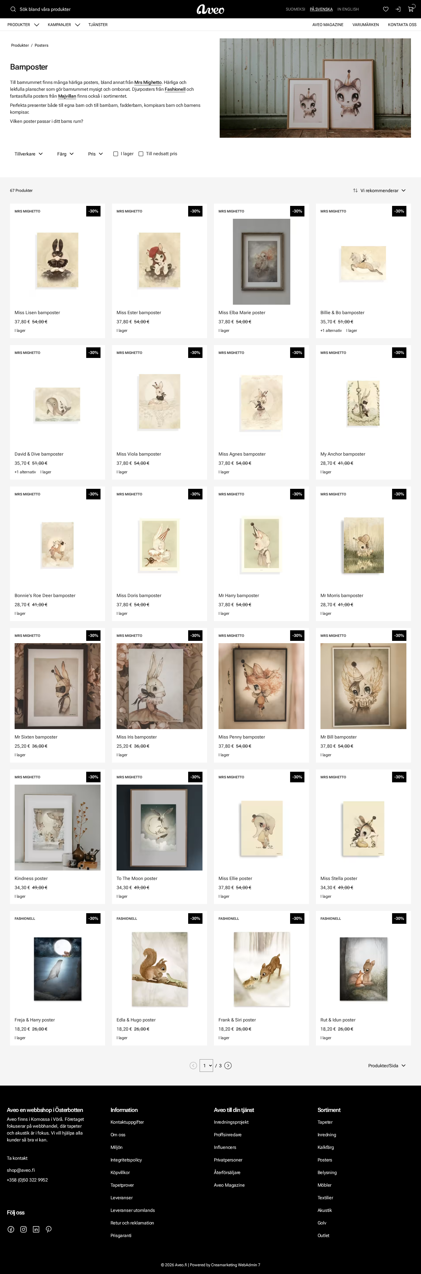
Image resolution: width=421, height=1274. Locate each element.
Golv (322, 1223)
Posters (41, 45)
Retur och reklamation (132, 1223)
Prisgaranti (121, 1235)
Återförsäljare (227, 1172)
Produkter (18, 24)
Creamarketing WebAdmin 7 (235, 1265)
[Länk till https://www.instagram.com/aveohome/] (23, 1229)
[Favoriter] (385, 9)
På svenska (321, 9)
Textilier (325, 1197)
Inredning (327, 1134)
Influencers (225, 1147)
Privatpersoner (228, 1160)
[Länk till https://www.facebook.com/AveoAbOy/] (11, 1229)
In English (348, 9)
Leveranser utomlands (133, 1210)
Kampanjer (59, 24)
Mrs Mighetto (148, 82)
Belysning (328, 1172)
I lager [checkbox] (127, 153)
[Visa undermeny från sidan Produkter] (36, 24)
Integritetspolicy (126, 1160)
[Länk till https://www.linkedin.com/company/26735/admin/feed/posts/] (36, 1229)
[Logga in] (398, 9)
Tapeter (325, 1122)
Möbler (325, 1185)
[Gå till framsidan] (210, 9)
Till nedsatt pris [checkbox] (161, 153)
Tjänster (98, 24)
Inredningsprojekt (231, 1122)
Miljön (117, 1147)
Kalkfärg (326, 1147)
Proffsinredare (228, 1134)
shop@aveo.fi (21, 1170)
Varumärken (366, 24)
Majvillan (67, 96)
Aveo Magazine (327, 24)
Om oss (118, 1134)
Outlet (324, 1235)
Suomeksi (295, 9)
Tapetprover (122, 1185)
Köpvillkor (121, 1172)
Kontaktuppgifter (127, 1122)
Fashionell (175, 89)
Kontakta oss (402, 24)
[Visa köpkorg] (411, 9)
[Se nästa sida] (228, 1065)
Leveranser (122, 1197)
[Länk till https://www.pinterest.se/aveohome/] (48, 1229)
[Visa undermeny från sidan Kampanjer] (77, 24)
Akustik (325, 1210)
